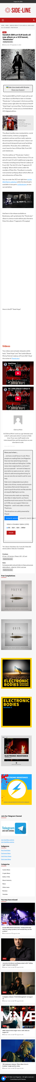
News (4, 32)
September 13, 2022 (16, 45)
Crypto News (6, 873)
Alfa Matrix (13, 546)
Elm (18, 546)
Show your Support (18, 90)
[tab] (11, 518)
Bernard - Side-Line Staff (9, 967)
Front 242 (22, 546)
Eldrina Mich (7, 45)
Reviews (4, 891)
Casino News (6, 870)
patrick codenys (6, 548)
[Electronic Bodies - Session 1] (16, 712)
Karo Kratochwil (7, 933)
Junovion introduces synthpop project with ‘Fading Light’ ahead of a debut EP (17, 964)
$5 (9, 528)
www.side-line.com (9, 446)
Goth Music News (6, 856)
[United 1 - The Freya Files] (16, 596)
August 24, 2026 (16, 933)
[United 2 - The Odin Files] (16, 634)
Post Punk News (5, 850)
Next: (17, 565)
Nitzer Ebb (28, 546)
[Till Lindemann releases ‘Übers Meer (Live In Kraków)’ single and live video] (18, 1050)
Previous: (14, 555)
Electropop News (6, 859)
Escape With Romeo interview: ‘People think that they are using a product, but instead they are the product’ (17, 929)
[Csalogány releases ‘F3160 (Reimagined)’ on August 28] (18, 983)
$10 (13, 528)
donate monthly (12, 518)
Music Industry (6, 880)
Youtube (5, 894)
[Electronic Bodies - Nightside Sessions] (16, 673)
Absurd (7, 546)
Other (23, 528)
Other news (5, 887)
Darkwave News (6, 853)
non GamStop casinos (7, 840)
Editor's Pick (6, 877)
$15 (18, 528)
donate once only (26, 518)
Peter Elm (14, 548)
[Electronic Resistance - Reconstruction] (16, 751)
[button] (3, 20)
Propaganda (20, 548)
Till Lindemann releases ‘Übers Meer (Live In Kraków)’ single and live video (15, 1065)
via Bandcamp (22, 184)
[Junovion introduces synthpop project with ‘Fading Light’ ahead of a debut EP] (18, 949)
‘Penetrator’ (16, 358)
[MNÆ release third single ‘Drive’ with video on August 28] (18, 1017)
